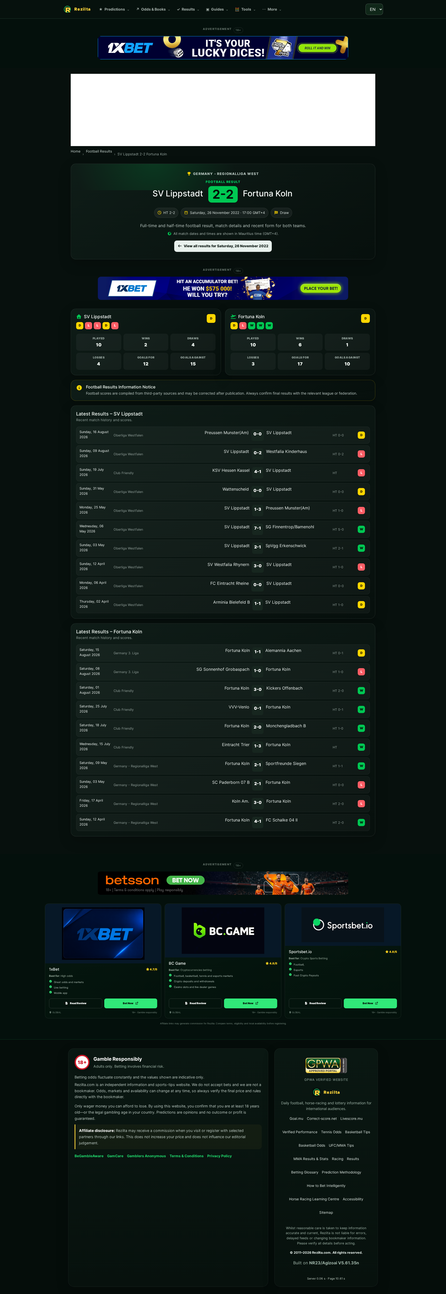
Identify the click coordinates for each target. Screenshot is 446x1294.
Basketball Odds (312, 1145)
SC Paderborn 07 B (231, 782)
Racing (337, 1159)
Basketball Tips (357, 1132)
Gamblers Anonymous (146, 1156)
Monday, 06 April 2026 (92, 585)
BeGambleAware (89, 1156)
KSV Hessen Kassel (231, 470)
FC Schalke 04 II (282, 819)
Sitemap (326, 1212)
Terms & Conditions (187, 1156)
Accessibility (353, 1199)
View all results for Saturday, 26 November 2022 (226, 246)
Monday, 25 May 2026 (92, 509)
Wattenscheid (235, 489)
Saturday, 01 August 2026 (89, 689)
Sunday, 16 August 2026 (94, 434)
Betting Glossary (304, 1172)
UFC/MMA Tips (341, 1145)
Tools (245, 9)
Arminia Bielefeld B (231, 602)
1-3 (257, 509)
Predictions (114, 9)
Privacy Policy (219, 1156)
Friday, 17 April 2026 (91, 803)
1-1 (257, 603)
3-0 (258, 565)
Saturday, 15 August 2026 (89, 652)
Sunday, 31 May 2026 (91, 491)
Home (76, 151)
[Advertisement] (223, 110)
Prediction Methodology (341, 1172)
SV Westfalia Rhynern (228, 564)
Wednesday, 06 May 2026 (91, 528)
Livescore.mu (351, 1118)
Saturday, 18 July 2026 (92, 727)
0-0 (257, 433)
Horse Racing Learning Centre (314, 1199)
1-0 (257, 670)
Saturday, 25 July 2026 (93, 708)
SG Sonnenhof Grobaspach (222, 669)
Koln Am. (240, 801)
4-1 (257, 471)
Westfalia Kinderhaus (286, 451)
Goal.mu (296, 1118)
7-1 (257, 528)
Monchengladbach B (286, 725)
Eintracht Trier (236, 744)
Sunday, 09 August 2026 (94, 453)
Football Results (99, 151)
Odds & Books (153, 9)
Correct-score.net (322, 1118)
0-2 (257, 452)
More (272, 9)
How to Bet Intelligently (326, 1186)
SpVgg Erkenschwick (286, 545)
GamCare (115, 1156)
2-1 (257, 546)
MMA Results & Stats (310, 1159)
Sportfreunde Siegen (286, 763)
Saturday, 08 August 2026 (89, 671)
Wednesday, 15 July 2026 (94, 746)
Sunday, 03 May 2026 (92, 547)
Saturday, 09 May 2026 (93, 765)
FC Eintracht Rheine (229, 583)
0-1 (257, 708)
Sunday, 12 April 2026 (92, 566)
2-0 (257, 727)
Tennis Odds (331, 1132)
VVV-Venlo (239, 706)
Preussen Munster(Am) (227, 432)
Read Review (78, 1003)
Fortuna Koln (267, 193)
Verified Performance (299, 1132)
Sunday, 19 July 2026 (91, 472)
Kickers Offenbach (284, 688)
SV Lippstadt (178, 193)
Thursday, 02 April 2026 (94, 604)
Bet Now (130, 1003)
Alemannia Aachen (283, 650)
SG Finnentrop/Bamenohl (290, 526)
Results (188, 9)
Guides (217, 9)
